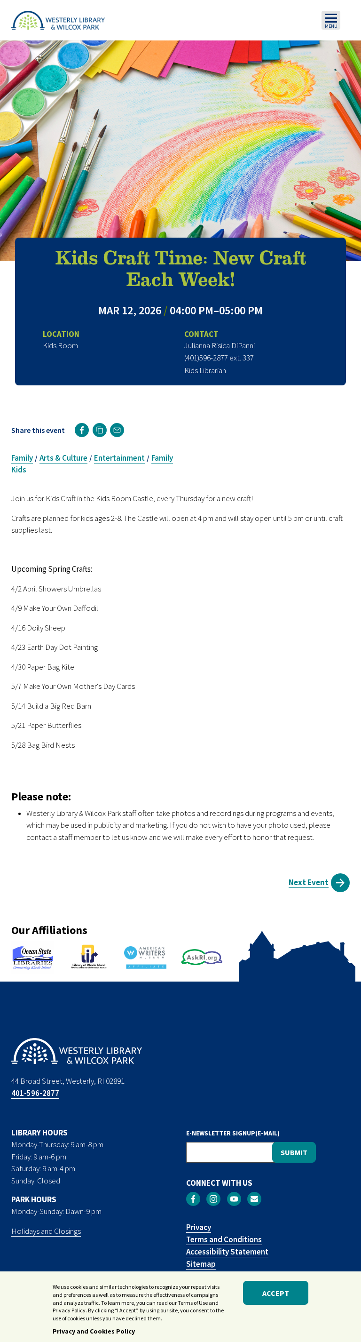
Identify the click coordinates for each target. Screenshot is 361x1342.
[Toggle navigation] (331, 20)
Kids (18, 469)
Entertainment (119, 458)
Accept (275, 1293)
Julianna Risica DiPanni (219, 345)
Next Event (309, 882)
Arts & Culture (63, 458)
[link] (82, 430)
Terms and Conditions (224, 1239)
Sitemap (201, 1264)
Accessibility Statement (227, 1251)
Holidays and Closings (46, 1231)
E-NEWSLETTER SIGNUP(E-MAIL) (233, 1133)
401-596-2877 (35, 1093)
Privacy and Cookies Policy (94, 1331)
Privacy (198, 1227)
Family (22, 458)
